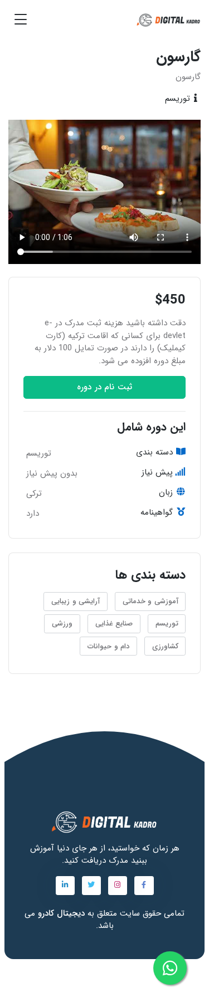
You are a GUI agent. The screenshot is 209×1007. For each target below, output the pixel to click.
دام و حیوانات (108, 646)
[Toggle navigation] (20, 19)
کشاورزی (165, 646)
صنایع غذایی (114, 623)
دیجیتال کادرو (60, 913)
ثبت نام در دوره (104, 387)
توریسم (166, 623)
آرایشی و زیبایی (75, 601)
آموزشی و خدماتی (150, 601)
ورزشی (62, 623)
